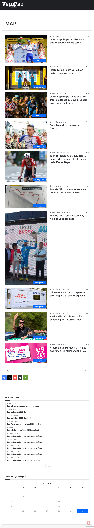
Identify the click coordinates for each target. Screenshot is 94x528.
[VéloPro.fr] (13, 5)
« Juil (7, 520)
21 (59, 506)
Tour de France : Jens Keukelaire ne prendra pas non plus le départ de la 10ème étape (68, 159)
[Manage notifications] (88, 523)
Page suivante (82, 371)
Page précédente (13, 371)
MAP (53, 36)
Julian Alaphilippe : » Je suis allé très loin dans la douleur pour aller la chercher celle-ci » (68, 99)
